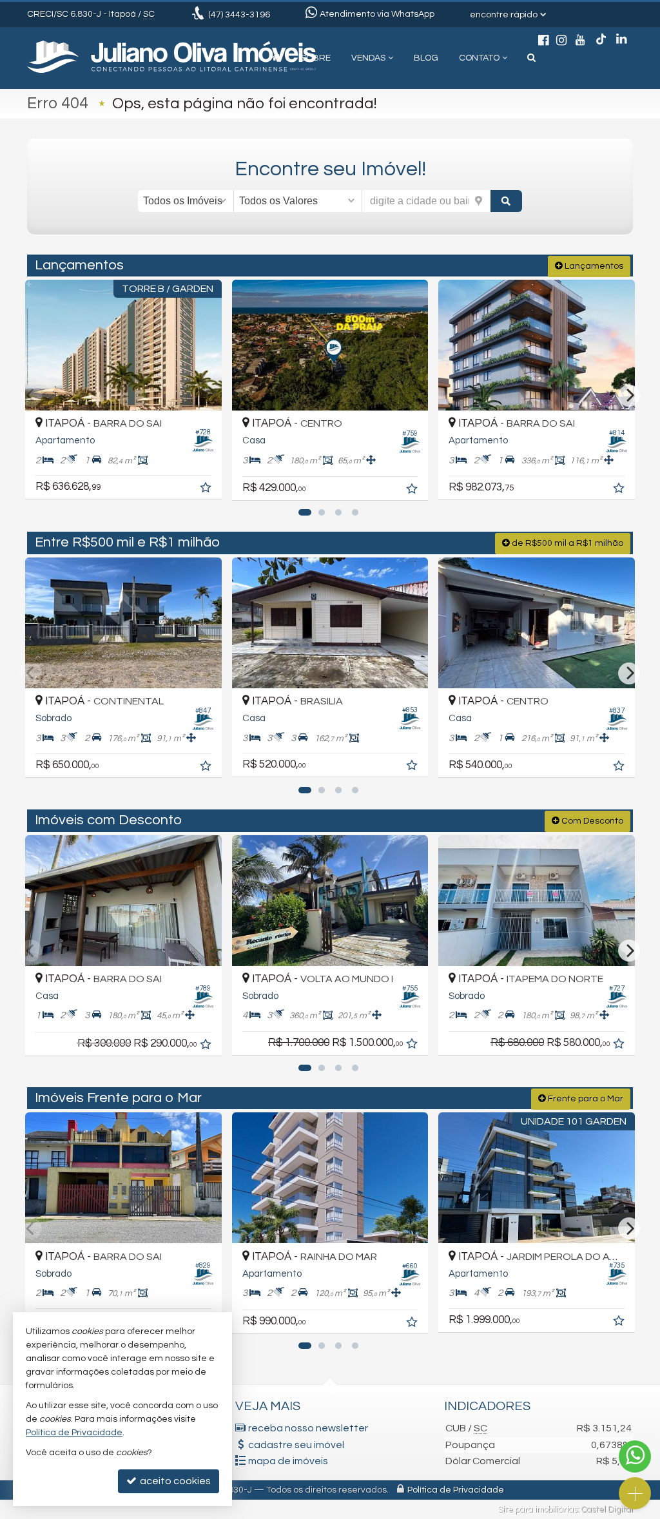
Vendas (368, 58)
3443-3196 (239, 14)
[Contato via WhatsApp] (635, 1456)
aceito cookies (174, 1481)
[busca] (531, 58)
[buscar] (506, 201)
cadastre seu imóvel (296, 1445)
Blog (426, 58)
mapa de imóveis (288, 1461)
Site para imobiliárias (538, 1509)
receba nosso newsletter (308, 1428)
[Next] (629, 396)
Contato (479, 58)
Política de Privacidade (455, 1490)
